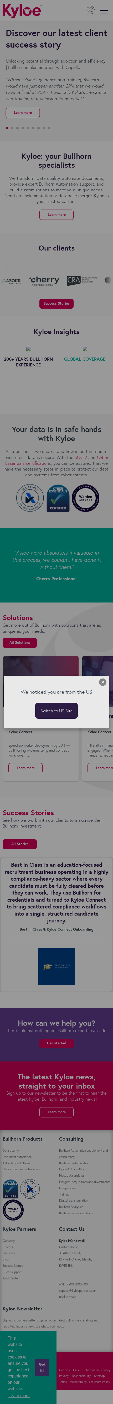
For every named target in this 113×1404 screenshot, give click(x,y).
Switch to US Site (56, 710)
